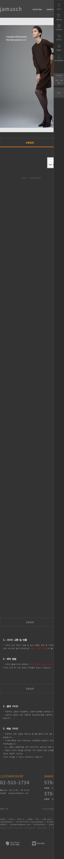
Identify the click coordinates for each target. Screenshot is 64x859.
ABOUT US (4, 809)
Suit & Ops (37, 9)
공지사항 (59, 76)
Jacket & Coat (52, 9)
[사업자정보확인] (36, 822)
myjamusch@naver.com (18, 793)
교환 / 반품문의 (59, 81)
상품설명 (30, 142)
